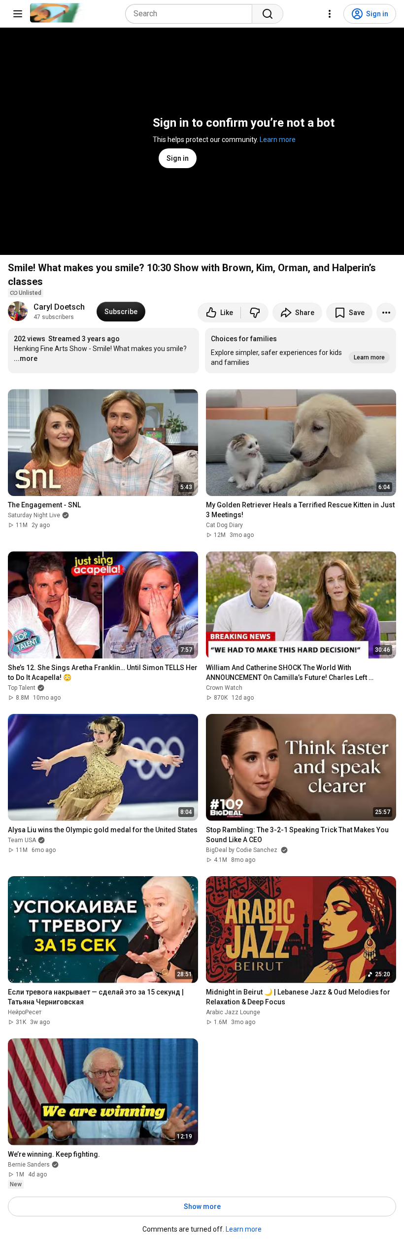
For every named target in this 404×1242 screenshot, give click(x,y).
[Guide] (18, 14)
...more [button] (25, 358)
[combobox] (192, 14)
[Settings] (330, 14)
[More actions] (386, 312)
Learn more (278, 139)
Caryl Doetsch (59, 307)
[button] (300, 350)
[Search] (267, 14)
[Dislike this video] (255, 312)
